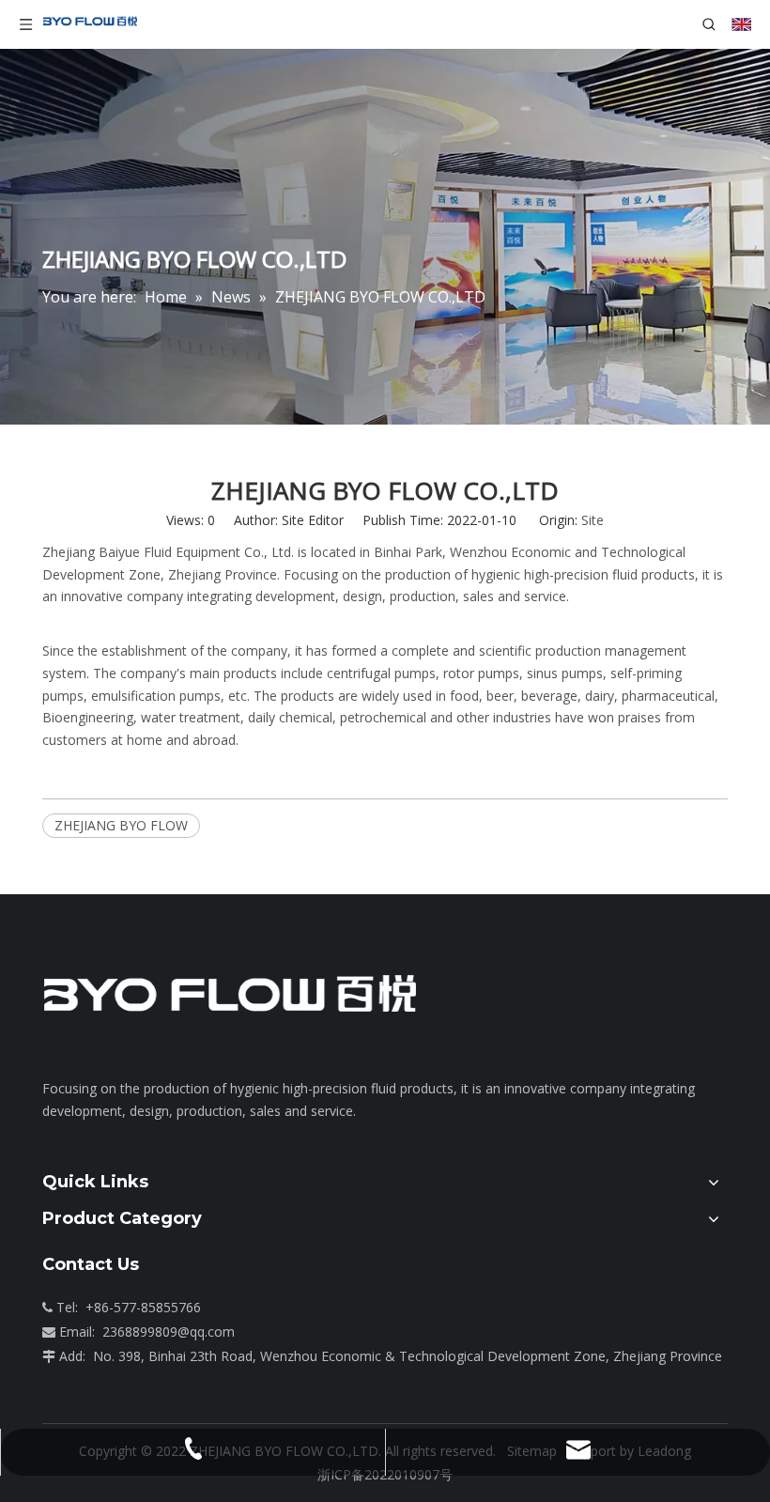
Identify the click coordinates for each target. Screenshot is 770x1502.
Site (592, 520)
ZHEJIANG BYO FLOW (121, 825)
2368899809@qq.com (168, 1331)
